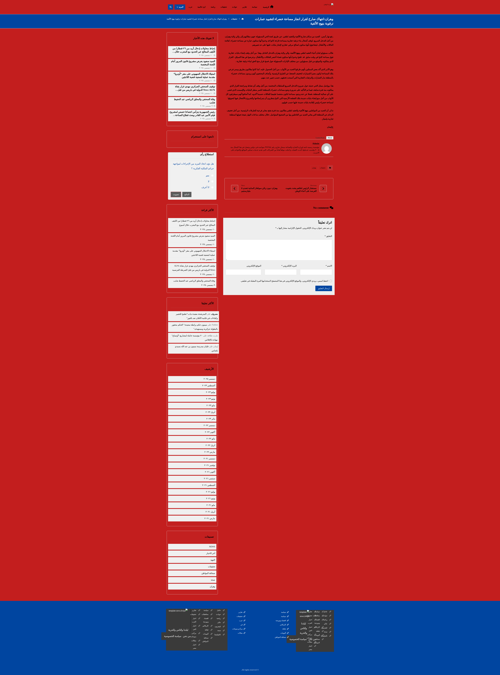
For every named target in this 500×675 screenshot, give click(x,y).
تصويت (176, 194)
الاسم (329, 266)
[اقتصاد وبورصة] (322, 621)
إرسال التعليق (323, 288)
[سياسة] (322, 611)
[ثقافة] (322, 631)
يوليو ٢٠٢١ (210, 492)
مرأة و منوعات (237, 629)
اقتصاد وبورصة (281, 620)
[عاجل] (330, 611)
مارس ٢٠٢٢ (209, 452)
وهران (314, 168)
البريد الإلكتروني (289, 266)
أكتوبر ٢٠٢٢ (210, 432)
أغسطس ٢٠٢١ (208, 485)
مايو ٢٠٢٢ (211, 439)
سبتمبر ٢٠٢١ (209, 478)
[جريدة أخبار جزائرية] (324, 7)
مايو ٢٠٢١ (211, 505)
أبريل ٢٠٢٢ (210, 445)
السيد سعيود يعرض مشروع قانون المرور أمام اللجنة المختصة (193, 238)
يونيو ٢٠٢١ (210, 498)
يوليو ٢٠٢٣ (210, 392)
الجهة (213, 560)
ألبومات (283, 633)
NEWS (212, 547)
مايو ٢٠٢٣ (211, 405)
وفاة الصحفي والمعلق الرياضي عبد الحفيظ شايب (194, 281)
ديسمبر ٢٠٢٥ (209, 379)
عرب (241, 620)
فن (241, 625)
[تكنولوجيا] (330, 636)
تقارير (240, 612)
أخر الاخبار (210, 553)
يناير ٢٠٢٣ (210, 419)
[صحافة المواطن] (322, 641)
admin (315, 143)
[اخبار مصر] (315, 647)
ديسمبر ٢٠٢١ (209, 458)
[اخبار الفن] (315, 629)
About (330, 138)
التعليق (328, 236)
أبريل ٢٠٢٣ (210, 412)
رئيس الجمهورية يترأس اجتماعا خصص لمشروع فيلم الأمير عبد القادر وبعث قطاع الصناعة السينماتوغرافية (192, 115)
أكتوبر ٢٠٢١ (210, 472)
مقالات (240, 633)
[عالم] (330, 624)
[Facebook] (231, 144)
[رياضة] (330, 619)
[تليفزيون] (330, 628)
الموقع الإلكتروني (253, 266)
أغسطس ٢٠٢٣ (208, 385)
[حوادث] (330, 615)
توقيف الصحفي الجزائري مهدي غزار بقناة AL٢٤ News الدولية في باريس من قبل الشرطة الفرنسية (195, 89)
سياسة (283, 612)
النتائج (186, 194)
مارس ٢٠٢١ (209, 518)
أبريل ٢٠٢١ (210, 512)
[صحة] (330, 632)
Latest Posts (320, 138)
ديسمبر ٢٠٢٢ (209, 425)
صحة (213, 580)
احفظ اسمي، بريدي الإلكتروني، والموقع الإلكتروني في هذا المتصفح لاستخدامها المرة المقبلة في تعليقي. (284, 281)
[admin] (326, 148)
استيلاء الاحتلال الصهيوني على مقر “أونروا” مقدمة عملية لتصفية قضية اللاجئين (194, 253)
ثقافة (284, 629)
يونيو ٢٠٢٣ (210, 399)
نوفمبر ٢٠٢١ (209, 465)
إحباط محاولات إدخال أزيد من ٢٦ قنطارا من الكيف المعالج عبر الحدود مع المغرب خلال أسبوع (194, 51)
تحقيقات (322, 168)
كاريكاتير (283, 625)
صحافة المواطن (208, 573)
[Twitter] (227, 144)
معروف (214, 314)
